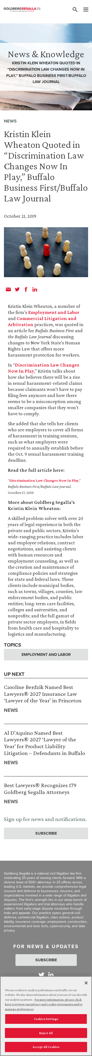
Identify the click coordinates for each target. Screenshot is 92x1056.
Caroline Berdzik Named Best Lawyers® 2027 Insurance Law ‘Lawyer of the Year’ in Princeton (42, 694)
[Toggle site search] (75, 9)
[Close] (86, 983)
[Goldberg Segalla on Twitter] (41, 975)
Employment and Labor (53, 312)
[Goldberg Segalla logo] (22, 10)
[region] (46, 1016)
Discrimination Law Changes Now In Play (44, 480)
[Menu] (83, 9)
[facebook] (26, 289)
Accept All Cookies (46, 1047)
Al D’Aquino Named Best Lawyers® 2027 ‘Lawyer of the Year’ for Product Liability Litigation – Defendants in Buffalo (44, 742)
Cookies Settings (46, 1019)
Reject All (46, 1033)
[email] (8, 289)
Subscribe (46, 833)
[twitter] (17, 289)
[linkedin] (34, 289)
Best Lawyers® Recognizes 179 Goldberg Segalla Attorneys (40, 788)
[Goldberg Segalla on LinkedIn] (50, 975)
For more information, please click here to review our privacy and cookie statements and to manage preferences (43, 1004)
